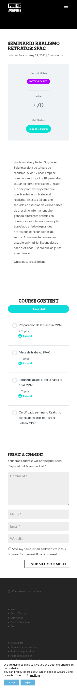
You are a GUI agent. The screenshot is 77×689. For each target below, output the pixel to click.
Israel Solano (19, 55)
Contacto (15, 626)
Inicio (13, 609)
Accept (11, 682)
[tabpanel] (38, 218)
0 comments (55, 55)
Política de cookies (21, 655)
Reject (27, 682)
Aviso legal (16, 642)
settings (35, 675)
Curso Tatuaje (18, 613)
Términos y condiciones (24, 647)
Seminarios (16, 617)
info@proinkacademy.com (25, 591)
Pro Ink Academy (20, 622)
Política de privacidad (22, 651)
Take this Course (38, 128)
